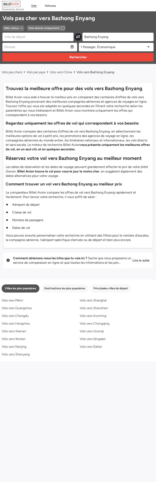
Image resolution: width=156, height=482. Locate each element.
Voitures (50, 6)
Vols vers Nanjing (14, 347)
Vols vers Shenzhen (94, 308)
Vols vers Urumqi (92, 331)
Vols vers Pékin (12, 300)
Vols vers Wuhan (13, 339)
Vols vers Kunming (93, 316)
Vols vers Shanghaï (93, 300)
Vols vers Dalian (91, 347)
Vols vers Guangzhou (17, 308)
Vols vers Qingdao (92, 339)
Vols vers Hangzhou (16, 323)
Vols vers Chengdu (15, 316)
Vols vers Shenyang (16, 354)
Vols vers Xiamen (14, 331)
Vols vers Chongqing (94, 323)
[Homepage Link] (13, 4)
